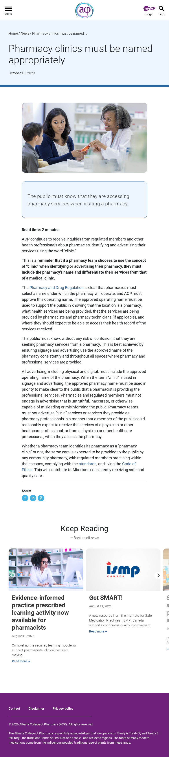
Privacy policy (63, 709)
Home (13, 34)
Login (149, 14)
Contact (14, 709)
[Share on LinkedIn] (33, 498)
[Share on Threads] (41, 498)
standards (87, 463)
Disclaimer (36, 709)
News (25, 34)
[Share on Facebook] (25, 498)
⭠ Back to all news (84, 538)
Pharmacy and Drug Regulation (56, 287)
